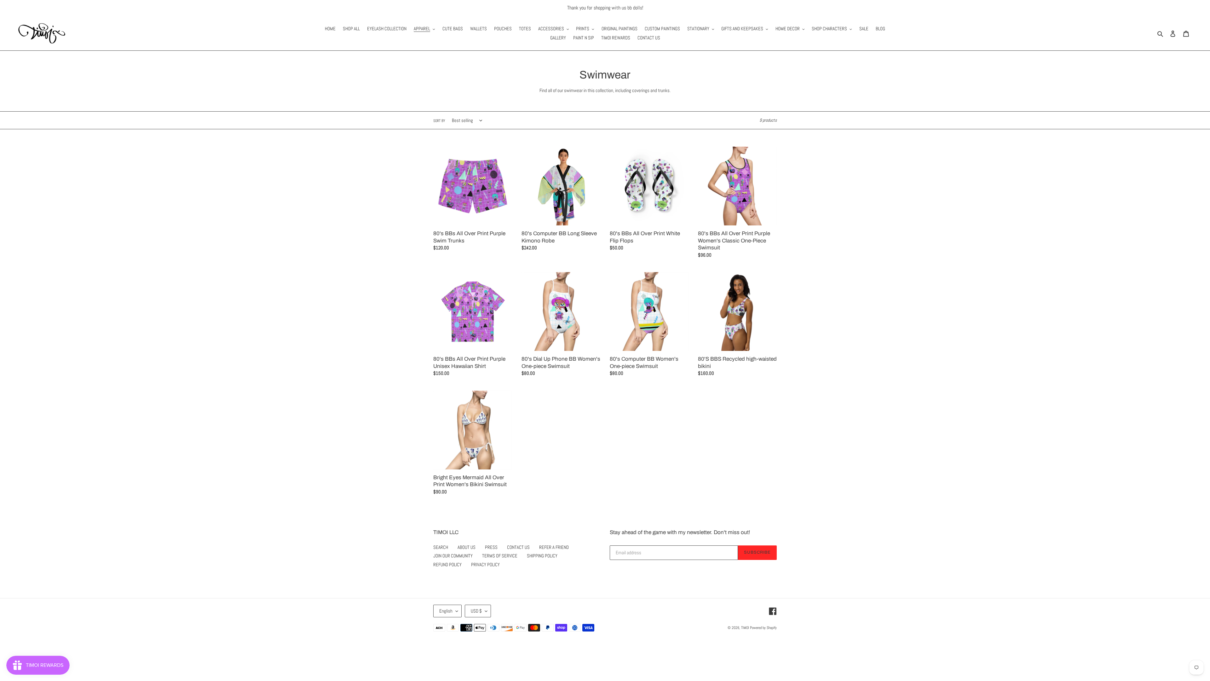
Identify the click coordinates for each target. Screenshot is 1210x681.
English (445, 611)
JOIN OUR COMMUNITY (453, 556)
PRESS (491, 547)
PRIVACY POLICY (485, 565)
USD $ (476, 611)
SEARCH (440, 547)
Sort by (439, 120)
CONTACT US (518, 547)
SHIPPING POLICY (542, 556)
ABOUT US (466, 547)
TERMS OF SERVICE (499, 556)
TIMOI (745, 627)
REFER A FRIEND (554, 547)
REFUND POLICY (447, 565)
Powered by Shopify (763, 627)
